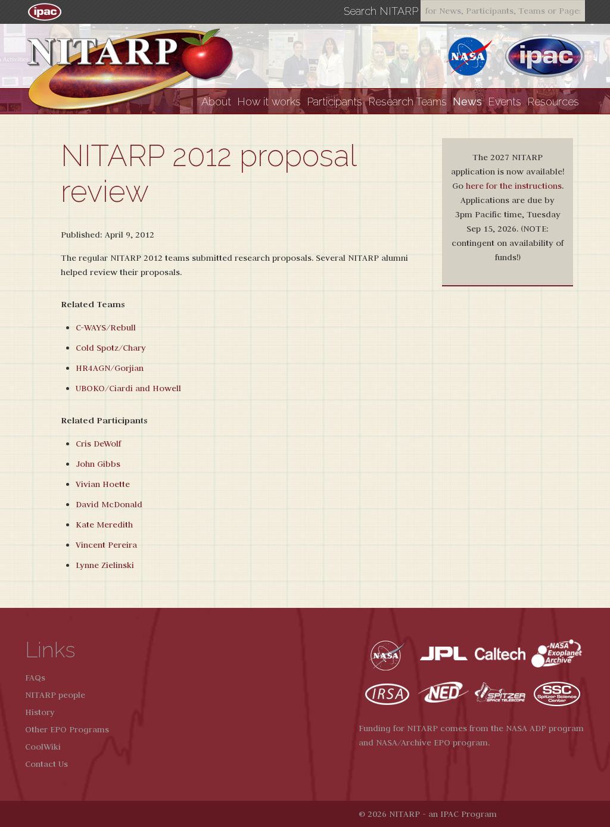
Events (504, 101)
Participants (334, 101)
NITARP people (55, 694)
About (216, 101)
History (40, 712)
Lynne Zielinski (105, 565)
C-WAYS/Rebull (106, 327)
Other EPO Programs (67, 729)
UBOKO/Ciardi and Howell (128, 388)
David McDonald (109, 504)
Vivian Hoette (103, 484)
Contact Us (46, 764)
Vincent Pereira (106, 544)
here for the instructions (514, 185)
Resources (553, 101)
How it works (269, 101)
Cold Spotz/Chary (111, 347)
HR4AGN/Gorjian (110, 368)
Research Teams (407, 101)
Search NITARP (381, 11)
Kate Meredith (104, 524)
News (467, 101)
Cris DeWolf (98, 443)
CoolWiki (43, 746)
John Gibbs (98, 463)
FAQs (35, 677)
